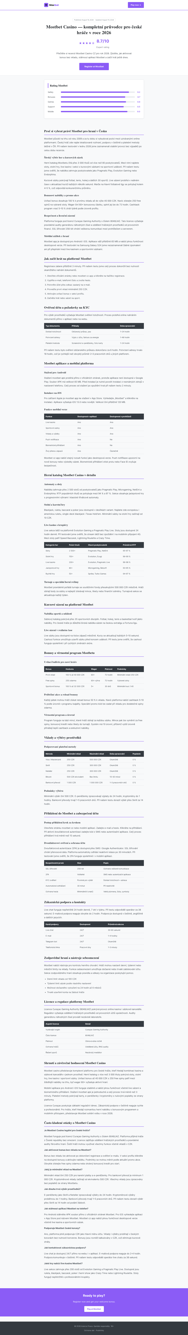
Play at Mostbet (94, 1309)
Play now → (136, 5)
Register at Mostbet (94, 66)
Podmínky (100, 1330)
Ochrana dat (89, 1330)
